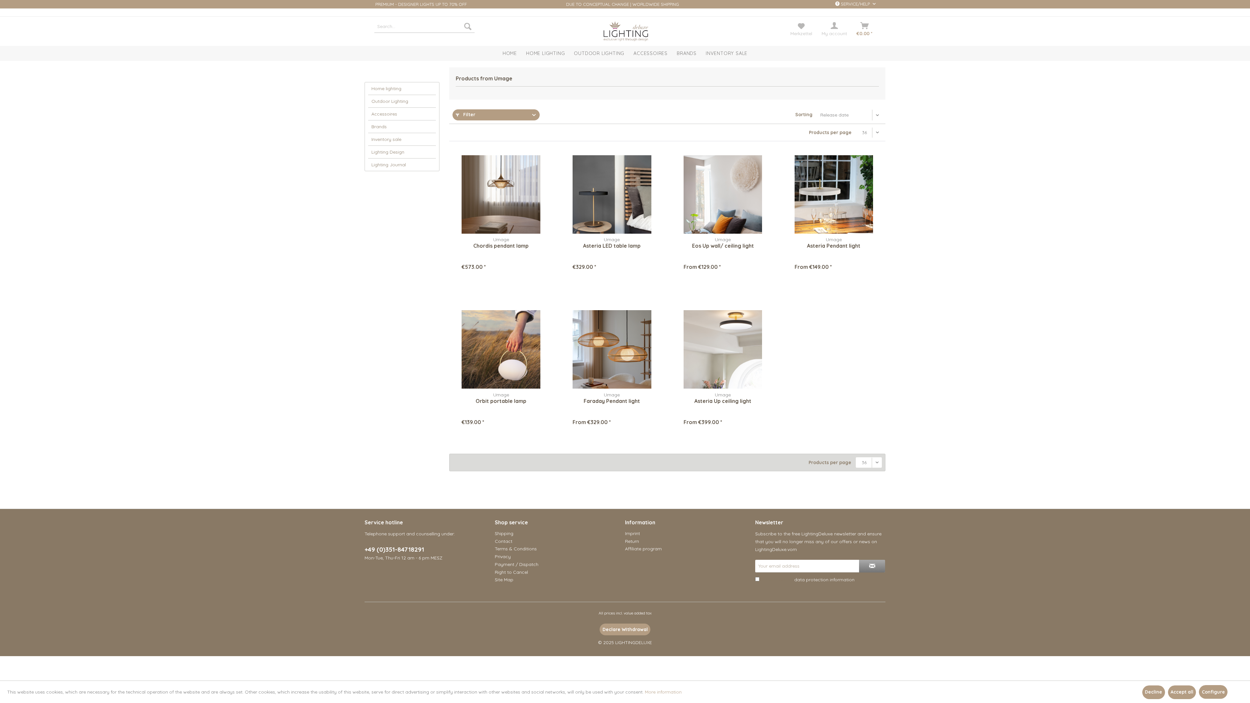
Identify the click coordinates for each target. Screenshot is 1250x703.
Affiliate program (643, 549)
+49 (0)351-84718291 (394, 549)
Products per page (830, 132)
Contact (503, 541)
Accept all (1182, 692)
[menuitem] (424, 26)
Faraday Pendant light (612, 401)
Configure (1213, 692)
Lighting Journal (388, 165)
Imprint (632, 533)
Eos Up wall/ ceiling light (723, 245)
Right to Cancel (511, 572)
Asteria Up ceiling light (722, 401)
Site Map (504, 580)
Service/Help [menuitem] (855, 4)
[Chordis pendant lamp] (501, 194)
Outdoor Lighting (389, 101)
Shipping (504, 533)
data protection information (824, 580)
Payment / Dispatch (516, 564)
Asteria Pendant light (833, 245)
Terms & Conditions (516, 549)
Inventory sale (386, 139)
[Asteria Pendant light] (834, 194)
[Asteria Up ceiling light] (723, 349)
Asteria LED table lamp (612, 245)
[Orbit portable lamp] (501, 349)
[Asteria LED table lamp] (612, 194)
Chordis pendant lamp (501, 245)
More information (663, 692)
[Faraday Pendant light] (612, 349)
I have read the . (808, 580)
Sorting (803, 114)
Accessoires (384, 114)
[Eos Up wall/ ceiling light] (723, 194)
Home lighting (386, 88)
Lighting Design (387, 152)
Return (632, 541)
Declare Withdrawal (625, 629)
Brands (379, 127)
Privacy (503, 556)
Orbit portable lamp (501, 401)
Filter (468, 114)
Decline (1153, 692)
